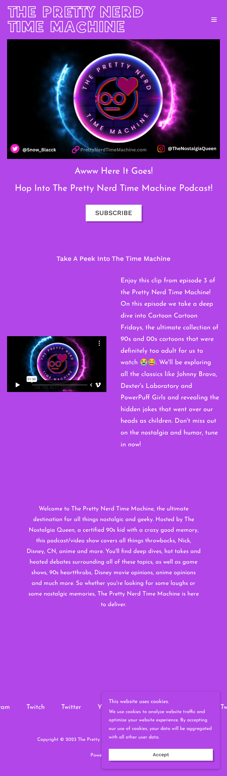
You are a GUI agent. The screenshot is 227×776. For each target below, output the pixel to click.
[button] (214, 19)
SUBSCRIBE (113, 213)
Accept (161, 755)
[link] (81, 30)
